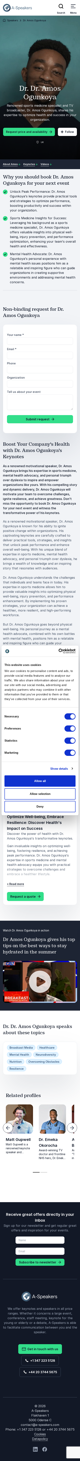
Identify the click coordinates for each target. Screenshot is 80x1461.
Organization (16, 377)
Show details (59, 768)
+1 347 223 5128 (42, 1360)
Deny (40, 806)
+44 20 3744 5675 (42, 1372)
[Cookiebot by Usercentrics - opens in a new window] (59, 651)
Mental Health (19, 1054)
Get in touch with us (42, 1349)
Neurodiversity (46, 1054)
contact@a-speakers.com (40, 1425)
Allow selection (40, 793)
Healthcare (47, 1047)
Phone (11, 363)
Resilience (17, 1068)
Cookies (40, 1434)
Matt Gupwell (18, 1139)
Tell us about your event (24, 391)
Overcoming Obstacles (43, 1061)
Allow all (40, 781)
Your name (15, 334)
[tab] (36, 1172)
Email (12, 349)
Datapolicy (40, 1439)
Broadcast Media (21, 1047)
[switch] (70, 728)
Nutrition (16, 1061)
